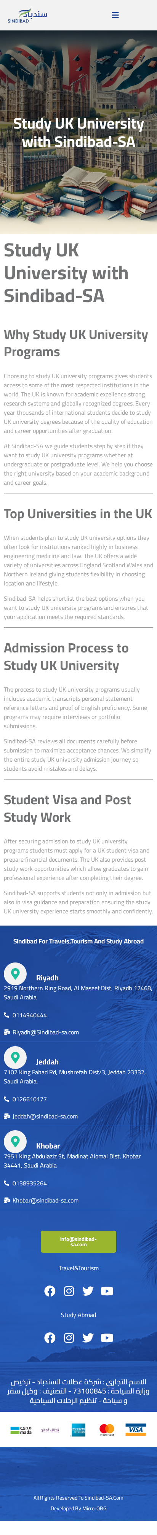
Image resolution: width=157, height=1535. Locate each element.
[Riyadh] (15, 973)
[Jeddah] (15, 1057)
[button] (115, 15)
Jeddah (47, 1062)
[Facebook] (50, 1291)
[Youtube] (107, 1291)
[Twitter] (88, 1291)
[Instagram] (69, 1291)
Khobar (48, 1146)
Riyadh (47, 977)
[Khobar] (15, 1141)
